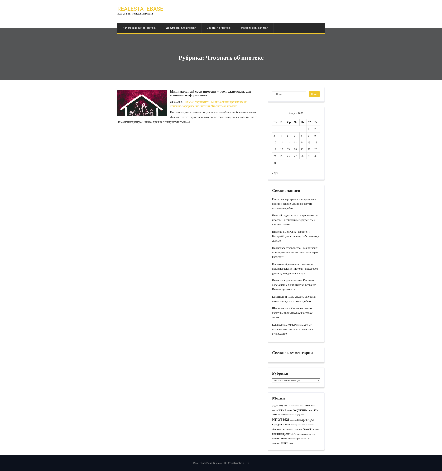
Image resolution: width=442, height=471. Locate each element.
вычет (282, 410)
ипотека (280, 419)
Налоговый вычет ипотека (139, 27)
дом (315, 410)
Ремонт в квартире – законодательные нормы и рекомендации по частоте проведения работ (294, 203)
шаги (284, 442)
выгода (275, 410)
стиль (310, 438)
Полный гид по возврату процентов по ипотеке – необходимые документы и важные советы (295, 220)
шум (291, 443)
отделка (289, 429)
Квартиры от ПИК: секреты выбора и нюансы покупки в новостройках (294, 299)
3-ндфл (275, 406)
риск (298, 434)
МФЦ (286, 406)
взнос (302, 406)
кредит (277, 424)
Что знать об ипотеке (224, 106)
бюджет (296, 406)
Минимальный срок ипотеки (229, 102)
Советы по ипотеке (218, 27)
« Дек (275, 173)
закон (287, 414)
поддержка (297, 429)
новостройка (296, 425)
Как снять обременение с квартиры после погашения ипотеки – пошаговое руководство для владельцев (295, 268)
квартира (305, 419)
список (293, 438)
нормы (304, 425)
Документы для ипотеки (181, 27)
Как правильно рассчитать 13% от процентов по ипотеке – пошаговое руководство (292, 329)
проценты (278, 434)
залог (292, 414)
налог (286, 424)
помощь (307, 429)
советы (285, 438)
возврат (310, 405)
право (316, 429)
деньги (289, 410)
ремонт (290, 433)
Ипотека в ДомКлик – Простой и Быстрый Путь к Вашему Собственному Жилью (295, 236)
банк (290, 406)
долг (310, 410)
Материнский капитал (254, 27)
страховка (276, 443)
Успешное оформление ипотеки (190, 106)
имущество (299, 414)
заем (283, 414)
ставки (303, 438)
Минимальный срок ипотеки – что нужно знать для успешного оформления (210, 93)
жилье (276, 414)
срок (298, 438)
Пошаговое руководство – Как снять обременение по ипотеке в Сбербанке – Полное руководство (295, 285)
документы (300, 410)
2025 (280, 405)
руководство (306, 434)
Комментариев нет (196, 102)
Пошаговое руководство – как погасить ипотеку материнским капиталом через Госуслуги (295, 252)
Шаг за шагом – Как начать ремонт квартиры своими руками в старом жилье (292, 313)
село (313, 434)
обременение (279, 429)
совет (275, 438)
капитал (293, 419)
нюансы (311, 425)
